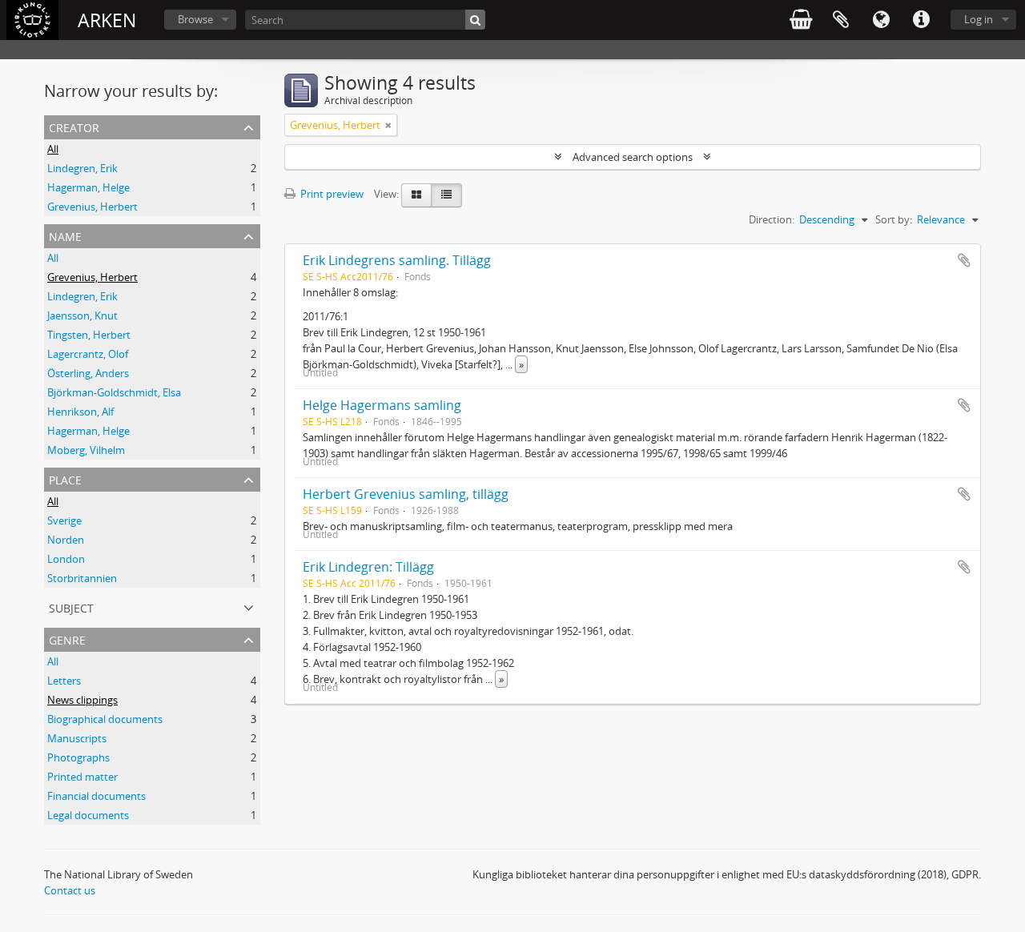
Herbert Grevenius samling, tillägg (405, 494)
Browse (195, 19)
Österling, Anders (88, 373)
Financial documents (96, 796)
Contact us (69, 890)
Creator (74, 126)
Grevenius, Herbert (92, 206)
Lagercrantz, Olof (87, 354)
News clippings (82, 700)
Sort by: (893, 219)
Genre (67, 638)
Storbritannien (82, 578)
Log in (978, 19)
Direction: (771, 219)
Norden (65, 539)
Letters (64, 680)
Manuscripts (77, 738)
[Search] (475, 20)
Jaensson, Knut (82, 315)
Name (65, 235)
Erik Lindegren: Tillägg (368, 567)
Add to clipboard (964, 260)
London (66, 559)
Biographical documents (105, 719)
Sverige (64, 520)
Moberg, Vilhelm (86, 450)
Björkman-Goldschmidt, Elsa (114, 392)
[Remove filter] (388, 125)
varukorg (801, 20)
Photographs (78, 757)
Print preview (331, 194)
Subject (71, 606)
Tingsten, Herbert (89, 334)
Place (65, 478)
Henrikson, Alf (80, 411)
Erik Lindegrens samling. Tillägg (397, 260)
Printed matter (82, 776)
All (52, 149)
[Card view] (416, 195)
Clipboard (841, 20)
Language (881, 20)
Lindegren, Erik (82, 168)
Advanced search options (632, 157)
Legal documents (88, 815)
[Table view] (446, 195)
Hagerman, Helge (88, 187)
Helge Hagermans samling (382, 405)
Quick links (921, 20)
